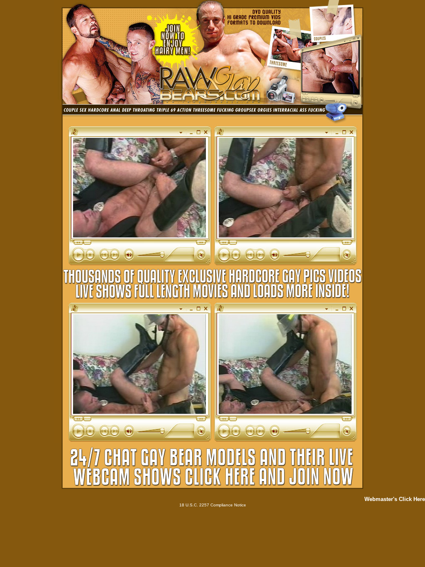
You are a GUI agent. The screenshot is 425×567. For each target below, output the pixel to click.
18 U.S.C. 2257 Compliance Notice (212, 505)
